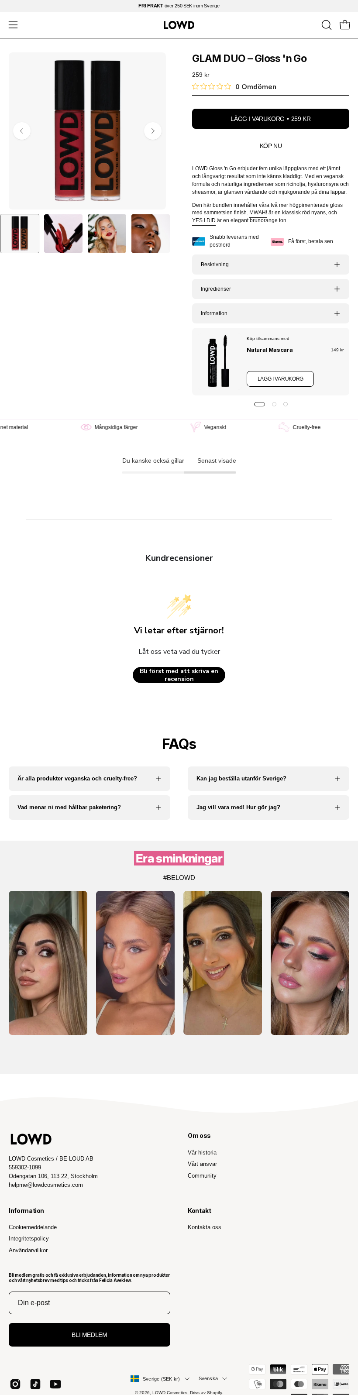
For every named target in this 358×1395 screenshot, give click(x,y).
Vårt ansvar (202, 1164)
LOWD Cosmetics (169, 1392)
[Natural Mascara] (219, 361)
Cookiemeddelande (33, 1227)
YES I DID (204, 220)
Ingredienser (216, 289)
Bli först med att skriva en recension (179, 675)
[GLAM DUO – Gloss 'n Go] (19, 233)
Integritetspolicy (29, 1238)
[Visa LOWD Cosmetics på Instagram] (15, 1384)
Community (202, 1175)
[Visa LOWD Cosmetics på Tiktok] (35, 1384)
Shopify (214, 1392)
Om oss (199, 1135)
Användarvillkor (28, 1250)
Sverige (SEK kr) (161, 1378)
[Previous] (22, 131)
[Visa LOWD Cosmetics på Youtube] (55, 1384)
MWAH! (258, 212)
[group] (179, 6)
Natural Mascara (270, 350)
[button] (326, 25)
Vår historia (202, 1152)
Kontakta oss (204, 1227)
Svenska (208, 1378)
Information (214, 313)
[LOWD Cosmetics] (179, 25)
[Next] (153, 131)
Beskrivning (215, 264)
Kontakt (199, 1210)
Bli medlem (89, 1334)
